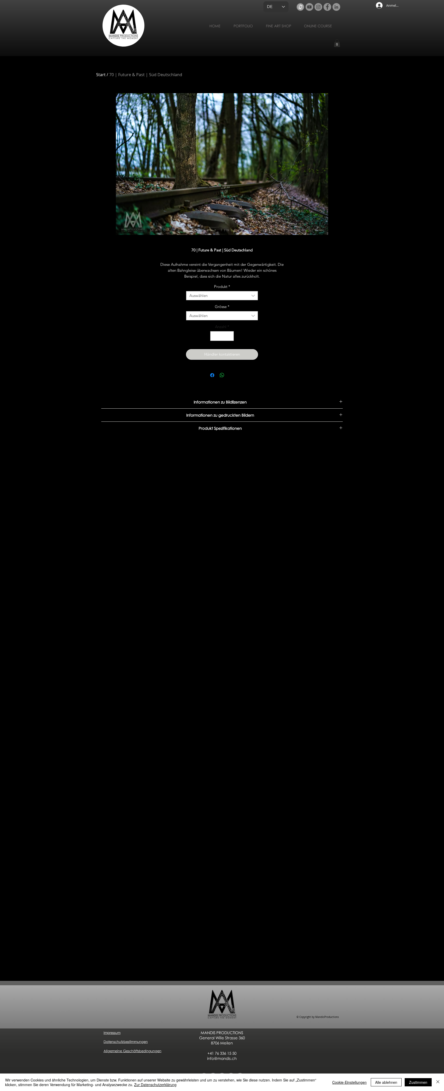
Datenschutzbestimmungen (126, 1042)
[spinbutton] (222, 336)
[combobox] (222, 295)
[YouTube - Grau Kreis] (309, 7)
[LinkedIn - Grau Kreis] (336, 7)
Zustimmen (418, 1082)
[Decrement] (214, 336)
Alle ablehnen (386, 1082)
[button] (337, 43)
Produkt (222, 286)
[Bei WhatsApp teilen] (222, 375)
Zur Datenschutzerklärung (155, 1084)
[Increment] (229, 336)
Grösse (222, 306)
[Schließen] (438, 1082)
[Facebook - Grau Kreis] (327, 7)
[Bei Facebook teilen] (212, 375)
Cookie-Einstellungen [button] (349, 1082)
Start (101, 74)
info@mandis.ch (222, 1058)
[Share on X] (232, 375)
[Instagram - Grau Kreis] (318, 7)
